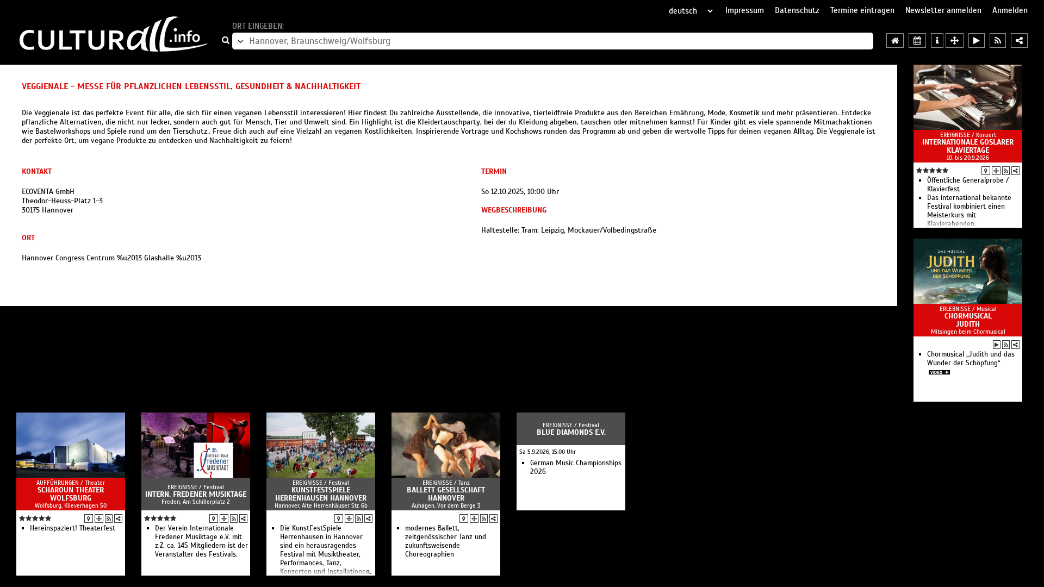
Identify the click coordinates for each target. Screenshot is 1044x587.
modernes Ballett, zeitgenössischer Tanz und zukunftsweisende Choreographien (445, 541)
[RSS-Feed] (1006, 170)
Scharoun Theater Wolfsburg (71, 494)
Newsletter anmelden (943, 10)
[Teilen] (1015, 170)
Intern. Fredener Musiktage (195, 494)
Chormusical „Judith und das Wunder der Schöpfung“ (971, 358)
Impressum (744, 10)
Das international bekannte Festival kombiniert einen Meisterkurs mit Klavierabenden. (969, 210)
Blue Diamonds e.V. (571, 432)
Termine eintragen (862, 10)
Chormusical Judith (968, 320)
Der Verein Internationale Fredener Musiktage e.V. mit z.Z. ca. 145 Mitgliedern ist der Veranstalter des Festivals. (201, 541)
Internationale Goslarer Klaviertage (968, 146)
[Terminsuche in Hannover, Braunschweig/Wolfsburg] (917, 40)
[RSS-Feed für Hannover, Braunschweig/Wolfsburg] (998, 40)
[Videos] (996, 344)
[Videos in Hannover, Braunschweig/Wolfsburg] (976, 40)
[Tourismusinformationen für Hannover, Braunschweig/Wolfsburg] (937, 40)
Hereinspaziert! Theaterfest (72, 528)
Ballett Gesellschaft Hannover (446, 494)
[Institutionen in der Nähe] (996, 170)
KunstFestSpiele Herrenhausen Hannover (320, 494)
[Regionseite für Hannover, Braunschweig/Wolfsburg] (895, 40)
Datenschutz (797, 10)
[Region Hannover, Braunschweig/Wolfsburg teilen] (1019, 40)
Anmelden (1010, 10)
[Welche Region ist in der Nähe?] (955, 40)
